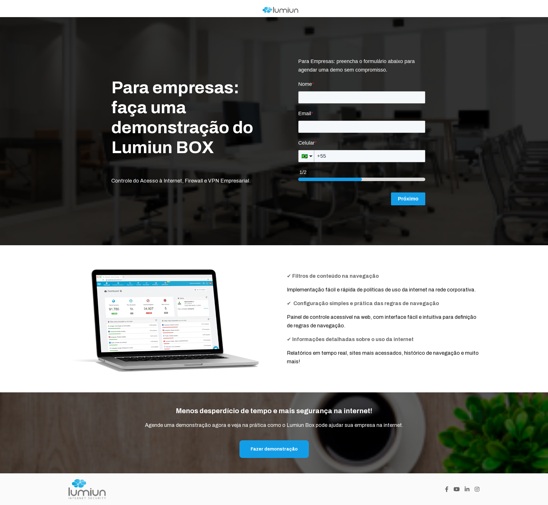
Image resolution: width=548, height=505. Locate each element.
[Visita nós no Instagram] (477, 489)
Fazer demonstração (274, 449)
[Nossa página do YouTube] (457, 489)
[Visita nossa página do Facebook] (446, 489)
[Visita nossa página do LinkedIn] (467, 489)
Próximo (408, 199)
